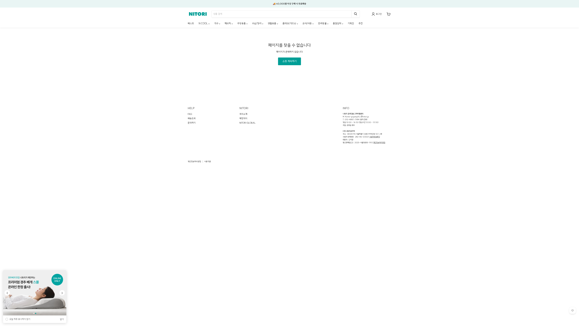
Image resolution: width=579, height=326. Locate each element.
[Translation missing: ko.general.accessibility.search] (355, 14)
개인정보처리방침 (379, 142)
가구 (216, 23)
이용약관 (207, 161)
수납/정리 (257, 23)
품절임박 (337, 23)
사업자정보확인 (374, 137)
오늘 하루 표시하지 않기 (19, 319)
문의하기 (192, 122)
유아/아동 (307, 23)
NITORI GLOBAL (247, 122)
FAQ (190, 114)
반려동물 (322, 23)
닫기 (62, 319)
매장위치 (243, 118)
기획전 (351, 23)
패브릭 (228, 23)
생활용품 (272, 23)
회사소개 (243, 114)
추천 (361, 23)
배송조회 (192, 118)
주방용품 (241, 23)
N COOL (203, 23)
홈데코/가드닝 (290, 23)
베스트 (191, 23)
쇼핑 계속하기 (289, 61)
